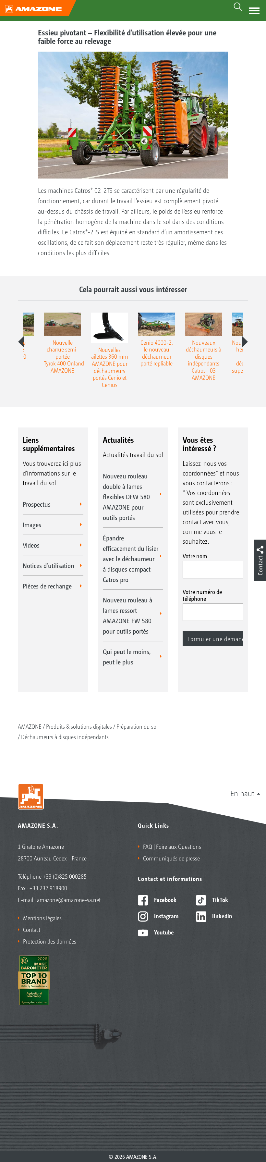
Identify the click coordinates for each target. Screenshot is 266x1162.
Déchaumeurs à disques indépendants (65, 736)
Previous (21, 342)
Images (32, 524)
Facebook (164, 899)
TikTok (219, 899)
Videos (31, 545)
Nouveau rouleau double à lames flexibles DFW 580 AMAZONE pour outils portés (126, 497)
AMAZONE (30, 726)
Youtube (163, 932)
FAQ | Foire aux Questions (172, 846)
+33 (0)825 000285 (65, 876)
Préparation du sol (137, 726)
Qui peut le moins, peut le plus (127, 656)
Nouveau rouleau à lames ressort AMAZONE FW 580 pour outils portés (127, 615)
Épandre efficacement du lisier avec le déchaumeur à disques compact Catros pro (130, 559)
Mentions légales (42, 918)
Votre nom (195, 556)
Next (245, 342)
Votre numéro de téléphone (202, 594)
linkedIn (221, 916)
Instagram (165, 916)
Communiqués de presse (171, 858)
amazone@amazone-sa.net (69, 899)
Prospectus (37, 504)
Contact (31, 929)
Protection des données (49, 941)
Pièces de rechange (47, 586)
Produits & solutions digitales (79, 726)
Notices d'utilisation (48, 565)
